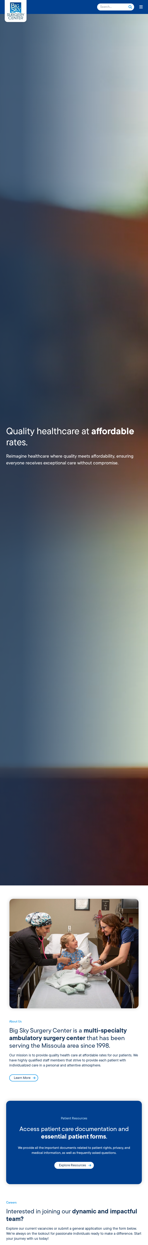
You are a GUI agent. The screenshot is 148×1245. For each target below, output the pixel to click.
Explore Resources (72, 1165)
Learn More (22, 1078)
